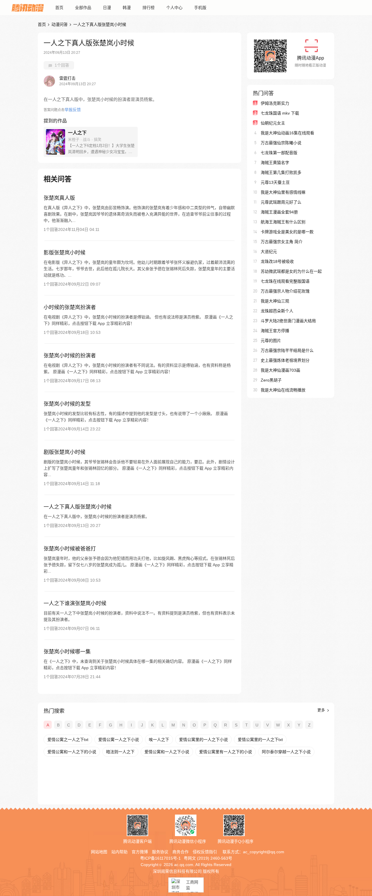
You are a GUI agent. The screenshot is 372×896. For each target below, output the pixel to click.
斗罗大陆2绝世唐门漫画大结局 (288, 320)
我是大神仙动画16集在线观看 (287, 133)
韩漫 (127, 7)
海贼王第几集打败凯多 (281, 172)
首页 (59, 7)
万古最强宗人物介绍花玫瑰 (285, 291)
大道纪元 (269, 251)
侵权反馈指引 (205, 851)
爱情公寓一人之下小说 (118, 739)
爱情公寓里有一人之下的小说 (225, 751)
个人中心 (174, 7)
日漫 (107, 7)
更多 (321, 710)
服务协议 (160, 851)
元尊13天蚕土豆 (275, 182)
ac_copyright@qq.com (263, 851)
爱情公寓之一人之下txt (67, 739)
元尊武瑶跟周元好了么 (281, 202)
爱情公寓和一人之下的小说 (71, 751)
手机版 (200, 7)
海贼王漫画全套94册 (279, 212)
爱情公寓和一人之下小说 (166, 751)
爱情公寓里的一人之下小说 (203, 739)
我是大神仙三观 (275, 301)
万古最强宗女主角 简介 (282, 241)
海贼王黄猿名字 (275, 162)
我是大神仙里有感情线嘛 (283, 192)
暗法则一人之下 (120, 751)
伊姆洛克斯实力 (275, 103)
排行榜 (148, 7)
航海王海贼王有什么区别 (283, 222)
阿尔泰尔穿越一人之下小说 (286, 751)
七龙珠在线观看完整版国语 (285, 281)
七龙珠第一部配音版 (279, 152)
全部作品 (83, 7)
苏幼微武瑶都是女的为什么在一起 (291, 271)
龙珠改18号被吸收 (277, 261)
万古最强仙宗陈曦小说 (281, 142)
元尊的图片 (271, 340)
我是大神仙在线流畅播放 (283, 390)
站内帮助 (119, 851)
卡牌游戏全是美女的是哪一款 (287, 231)
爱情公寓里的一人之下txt (260, 739)
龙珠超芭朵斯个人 (277, 311)
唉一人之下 (159, 739)
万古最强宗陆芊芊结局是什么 (287, 350)
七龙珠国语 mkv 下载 (280, 113)
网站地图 (99, 851)
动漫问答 (59, 24)
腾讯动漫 (28, 7)
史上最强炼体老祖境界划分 (285, 360)
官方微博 (140, 851)
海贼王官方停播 (275, 330)
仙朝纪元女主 (273, 123)
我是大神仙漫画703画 (280, 370)
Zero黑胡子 (271, 380)
